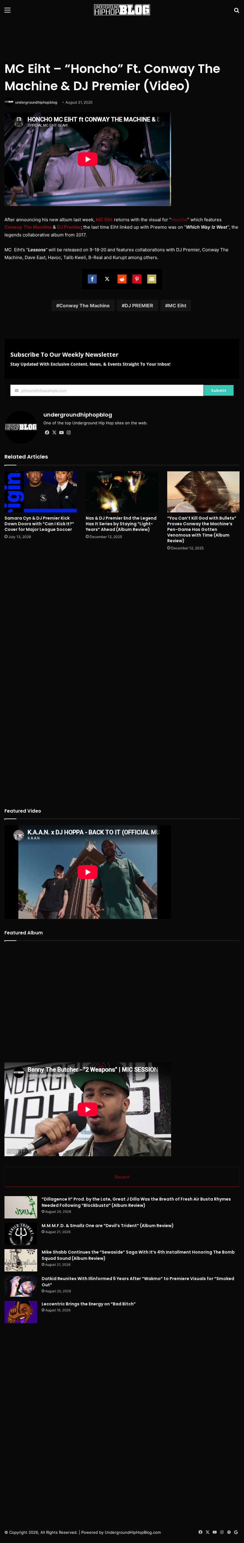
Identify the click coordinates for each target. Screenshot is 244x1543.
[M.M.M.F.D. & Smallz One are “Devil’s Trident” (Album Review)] (20, 1234)
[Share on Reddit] (122, 279)
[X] (54, 432)
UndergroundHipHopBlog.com (133, 1532)
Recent (122, 1177)
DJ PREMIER (139, 305)
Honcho (179, 219)
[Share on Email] (151, 279)
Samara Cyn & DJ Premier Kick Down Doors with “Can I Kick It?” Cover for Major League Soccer (39, 523)
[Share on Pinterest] (136, 279)
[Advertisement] (122, 39)
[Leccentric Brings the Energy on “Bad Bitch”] (20, 1312)
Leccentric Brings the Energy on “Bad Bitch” (89, 1304)
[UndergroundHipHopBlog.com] (122, 9)
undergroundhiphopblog (36, 102)
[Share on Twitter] (107, 279)
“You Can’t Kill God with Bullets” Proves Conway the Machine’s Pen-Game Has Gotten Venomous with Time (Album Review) (201, 529)
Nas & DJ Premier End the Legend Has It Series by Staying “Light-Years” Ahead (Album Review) (121, 523)
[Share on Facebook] (92, 279)
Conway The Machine (84, 305)
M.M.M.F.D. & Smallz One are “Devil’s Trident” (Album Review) (108, 1226)
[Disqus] (122, 634)
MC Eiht (177, 305)
